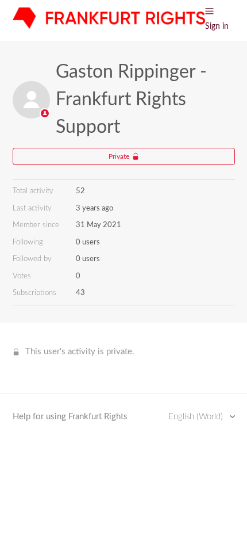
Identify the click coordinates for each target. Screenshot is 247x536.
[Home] (109, 26)
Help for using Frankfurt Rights (70, 416)
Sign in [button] (217, 26)
